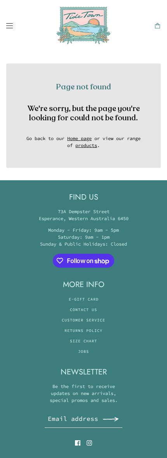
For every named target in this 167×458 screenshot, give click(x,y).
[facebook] (77, 443)
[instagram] (89, 443)
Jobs (83, 351)
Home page (79, 138)
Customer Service (83, 320)
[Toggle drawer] (9, 25)
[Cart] (157, 25)
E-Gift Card (84, 299)
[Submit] (111, 418)
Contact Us (83, 309)
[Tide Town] (83, 25)
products (86, 145)
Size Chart (83, 341)
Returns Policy (83, 330)
